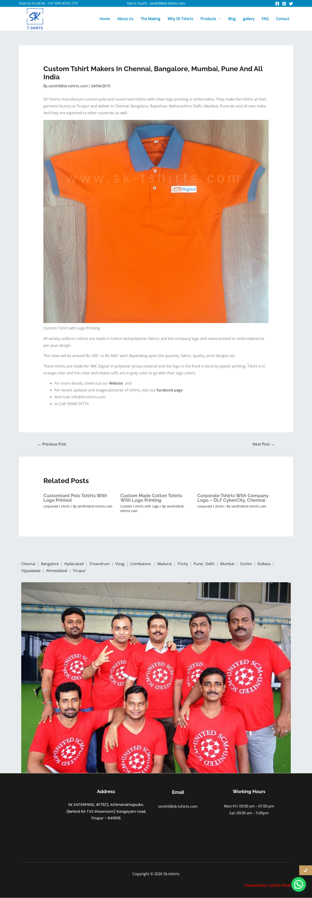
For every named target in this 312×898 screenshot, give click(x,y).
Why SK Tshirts (180, 18)
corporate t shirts (56, 506)
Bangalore (50, 563)
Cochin (246, 563)
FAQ (265, 18)
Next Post (263, 444)
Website (117, 383)
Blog (232, 18)
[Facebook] (277, 4)
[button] (299, 885)
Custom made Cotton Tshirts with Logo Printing (151, 498)
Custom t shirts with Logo (139, 506)
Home (105, 18)
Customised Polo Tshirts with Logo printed (75, 498)
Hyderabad (74, 563)
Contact (282, 18)
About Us (125, 18)
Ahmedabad (57, 570)
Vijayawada (31, 570)
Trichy (183, 563)
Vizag (120, 563)
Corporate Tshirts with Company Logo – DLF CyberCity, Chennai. (233, 498)
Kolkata (264, 563)
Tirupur (79, 570)
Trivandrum (100, 563)
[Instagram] (284, 4)
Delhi (210, 563)
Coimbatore (141, 563)
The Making (150, 18)
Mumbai (227, 563)
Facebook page (170, 390)
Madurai (165, 563)
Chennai (28, 563)
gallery (248, 18)
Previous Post (51, 444)
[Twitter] (291, 4)
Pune (198, 563)
